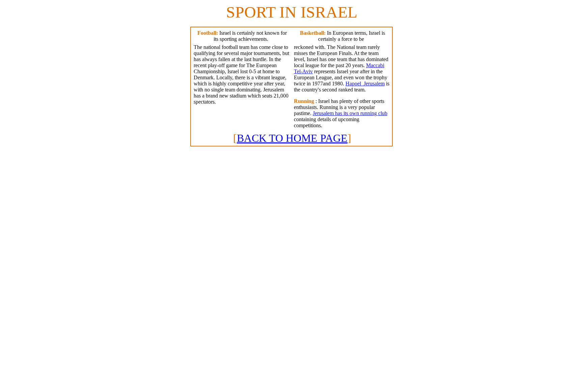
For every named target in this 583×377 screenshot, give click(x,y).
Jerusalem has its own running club (350, 113)
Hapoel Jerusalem (365, 83)
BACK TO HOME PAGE (292, 138)
